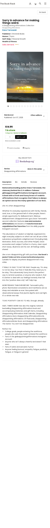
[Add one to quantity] (13, 137)
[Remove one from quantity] (6, 137)
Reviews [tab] (33, 182)
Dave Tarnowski (9, 30)
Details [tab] (24, 182)
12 (39, 106)
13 (41, 106)
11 (36, 106)
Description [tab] (7, 182)
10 (33, 106)
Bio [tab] (16, 182)
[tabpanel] (25, 273)
